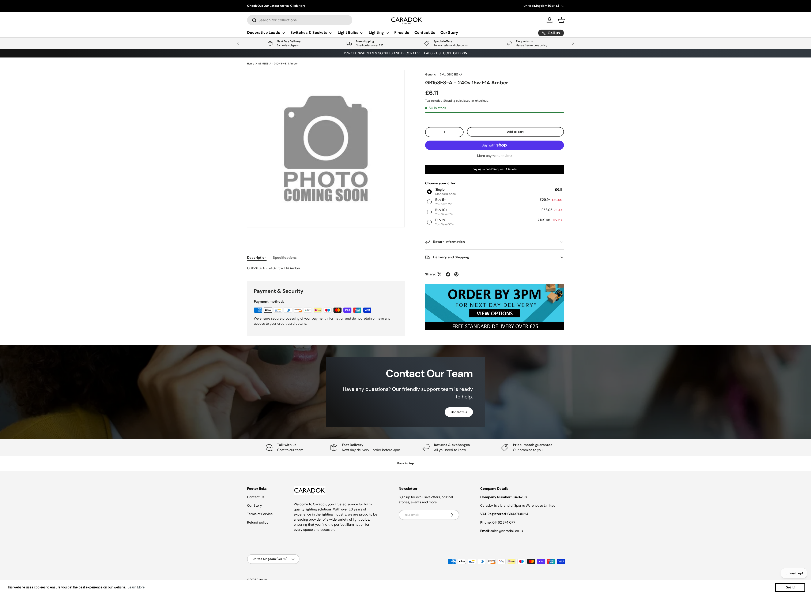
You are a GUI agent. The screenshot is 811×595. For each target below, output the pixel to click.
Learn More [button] (136, 587)
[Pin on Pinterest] (456, 274)
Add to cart (515, 132)
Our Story (449, 32)
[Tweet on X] (439, 274)
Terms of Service (260, 514)
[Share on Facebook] (448, 274)
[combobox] (299, 20)
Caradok (262, 579)
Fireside (401, 32)
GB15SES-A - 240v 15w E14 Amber (278, 63)
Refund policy (257, 522)
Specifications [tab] (285, 257)
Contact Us (424, 32)
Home (250, 63)
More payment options (494, 155)
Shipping (449, 101)
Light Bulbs (348, 32)
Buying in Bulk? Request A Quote (494, 169)
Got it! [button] (790, 587)
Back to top (405, 463)
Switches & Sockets (308, 32)
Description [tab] (257, 257)
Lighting (376, 32)
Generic (430, 74)
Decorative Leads (263, 32)
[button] (561, 20)
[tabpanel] (326, 268)
